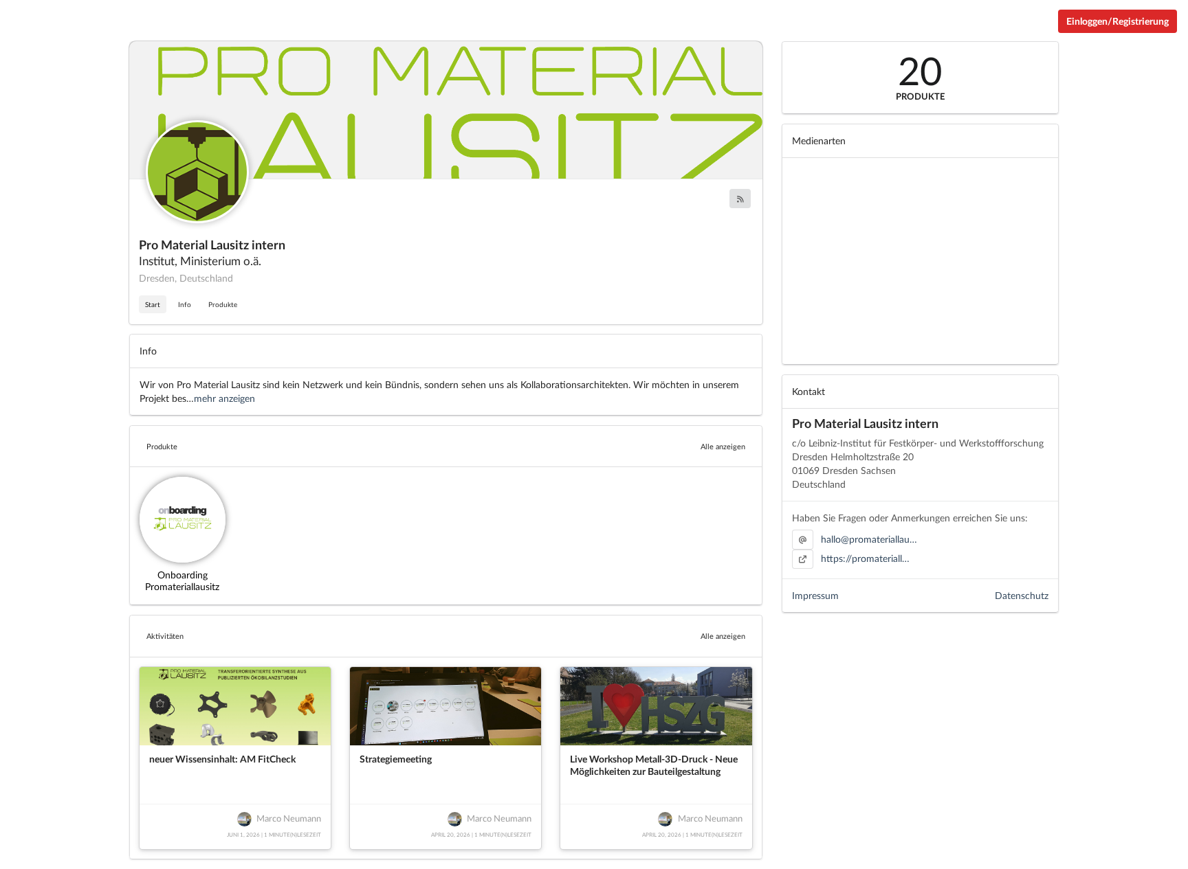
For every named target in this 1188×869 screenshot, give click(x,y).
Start (152, 304)
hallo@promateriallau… (869, 539)
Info (184, 304)
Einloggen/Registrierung (1117, 21)
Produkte (222, 304)
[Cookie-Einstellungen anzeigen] (41, 863)
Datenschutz (1021, 595)
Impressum (815, 595)
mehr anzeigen (224, 398)
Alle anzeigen (723, 446)
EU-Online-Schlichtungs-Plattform (1039, 863)
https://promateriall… (865, 558)
